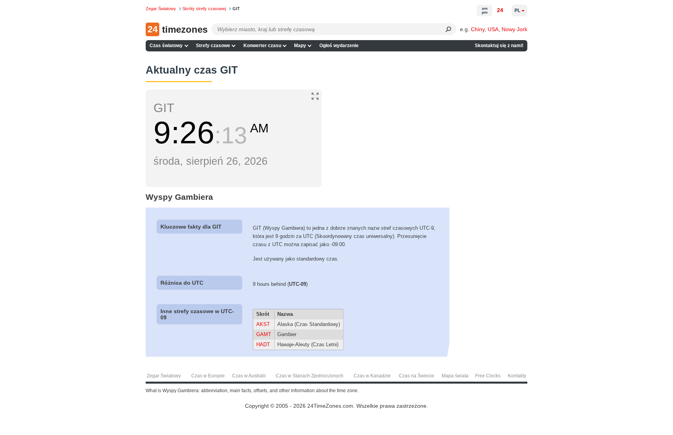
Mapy (300, 45)
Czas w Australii (249, 376)
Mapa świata (455, 376)
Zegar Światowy (164, 376)
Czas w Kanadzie (372, 376)
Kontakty (517, 376)
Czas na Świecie (416, 376)
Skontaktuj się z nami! (499, 45)
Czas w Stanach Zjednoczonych (310, 376)
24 (500, 10)
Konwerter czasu (262, 45)
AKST (263, 324)
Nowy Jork (514, 29)
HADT (263, 344)
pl (517, 10)
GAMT (263, 334)
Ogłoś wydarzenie (339, 45)
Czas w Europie (208, 376)
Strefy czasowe (213, 45)
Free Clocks (487, 376)
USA (493, 29)
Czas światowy (166, 45)
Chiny (477, 29)
